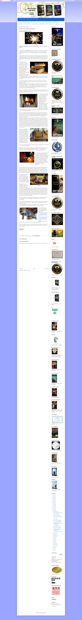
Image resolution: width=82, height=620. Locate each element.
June (54, 539)
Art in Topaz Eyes (35, 23)
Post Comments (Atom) (26, 270)
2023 (53, 498)
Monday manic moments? (57, 526)
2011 (53, 550)
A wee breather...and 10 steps (57, 531)
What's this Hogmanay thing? (57, 512)
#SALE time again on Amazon (57, 516)
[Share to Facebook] (37, 235)
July (54, 538)
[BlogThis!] (35, 235)
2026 (53, 494)
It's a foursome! (55, 519)
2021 (53, 501)
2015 (53, 509)
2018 (53, 505)
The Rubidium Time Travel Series (24, 23)
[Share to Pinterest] (39, 235)
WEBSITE (53, 558)
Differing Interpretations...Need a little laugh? (58, 523)
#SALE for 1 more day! (56, 515)
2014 (53, 510)
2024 (53, 497)
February (54, 544)
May (54, 540)
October (54, 534)
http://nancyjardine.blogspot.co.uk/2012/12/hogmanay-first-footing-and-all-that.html (43, 213)
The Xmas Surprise (56, 525)
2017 (53, 506)
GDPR (57, 23)
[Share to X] (36, 235)
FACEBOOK (53, 560)
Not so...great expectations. (57, 520)
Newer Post (21, 268)
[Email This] (34, 235)
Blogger (45, 612)
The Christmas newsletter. (57, 521)
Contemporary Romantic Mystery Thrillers (47, 23)
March (54, 543)
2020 (53, 502)
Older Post (46, 268)
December (55, 511)
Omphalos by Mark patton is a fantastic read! (57, 529)
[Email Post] (33, 235)
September (55, 535)
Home (34, 268)
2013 (53, 547)
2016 (53, 507)
